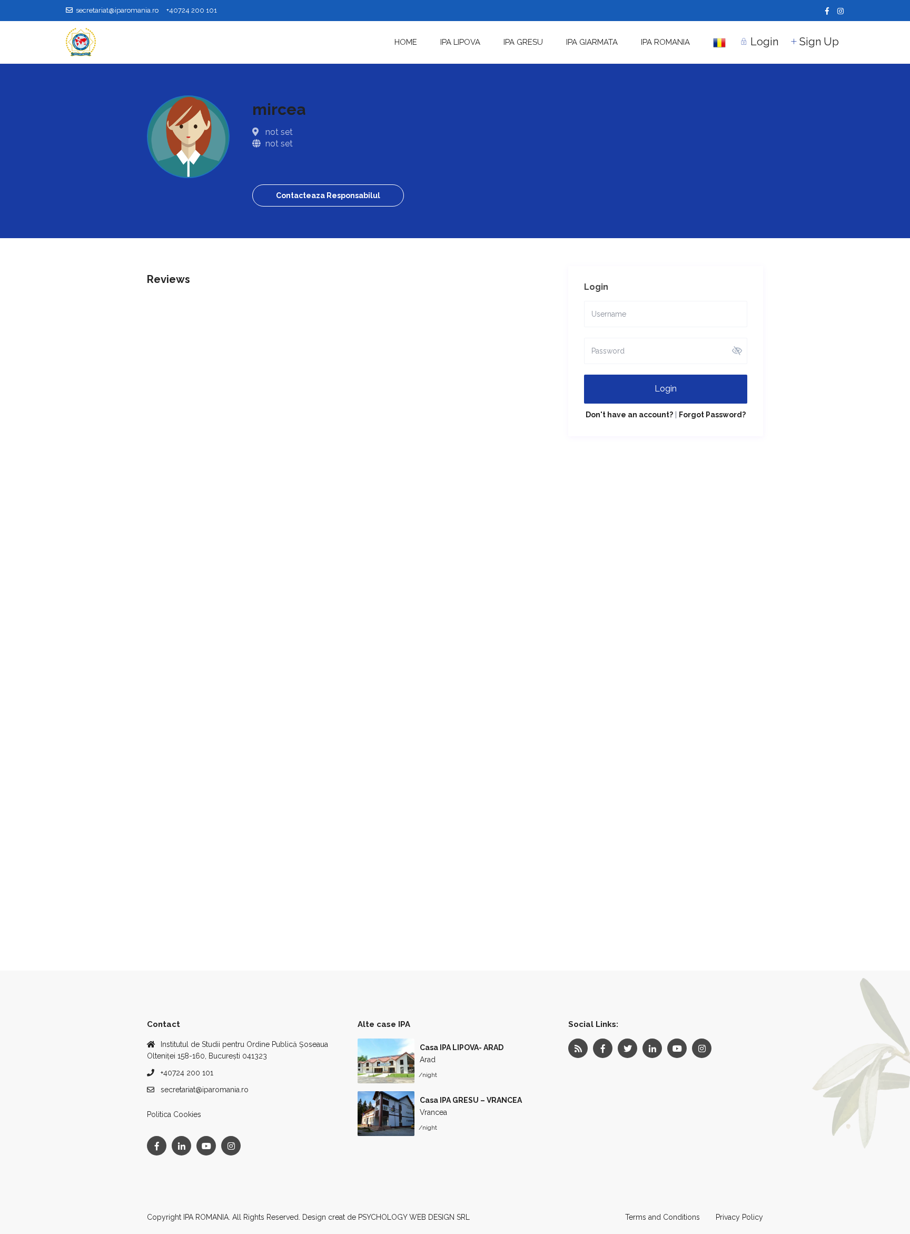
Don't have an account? (629, 414)
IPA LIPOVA (460, 42)
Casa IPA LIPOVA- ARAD (461, 1047)
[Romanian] (719, 42)
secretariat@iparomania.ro (205, 1089)
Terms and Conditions (662, 1217)
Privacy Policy (739, 1217)
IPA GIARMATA (592, 42)
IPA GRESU (523, 42)
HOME (405, 42)
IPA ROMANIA (665, 42)
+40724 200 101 (187, 1073)
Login (666, 389)
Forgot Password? (712, 414)
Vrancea (433, 1112)
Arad (428, 1059)
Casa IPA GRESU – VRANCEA (471, 1100)
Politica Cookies (174, 1114)
